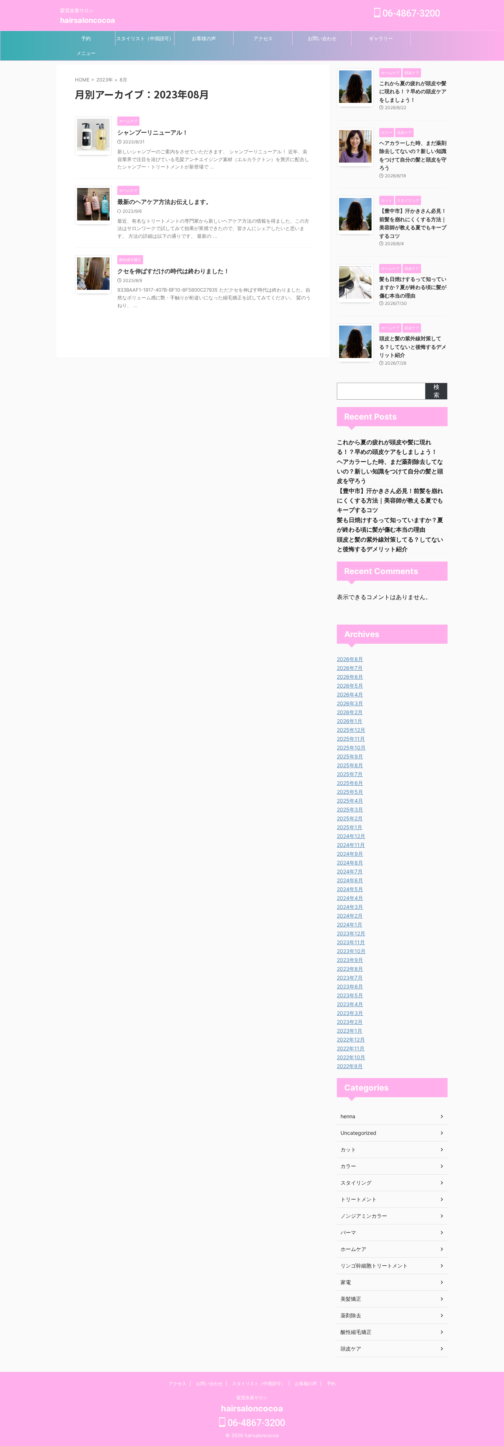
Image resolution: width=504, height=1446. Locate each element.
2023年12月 (351, 933)
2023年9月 (350, 960)
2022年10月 (351, 1057)
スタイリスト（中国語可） (145, 38)
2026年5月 (350, 685)
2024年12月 (351, 836)
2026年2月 (350, 712)
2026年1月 (349, 721)
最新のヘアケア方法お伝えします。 (164, 201)
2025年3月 (350, 809)
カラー (348, 1166)
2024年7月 (350, 871)
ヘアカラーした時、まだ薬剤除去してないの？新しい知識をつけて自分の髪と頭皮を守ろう (390, 471)
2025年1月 (349, 827)
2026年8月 (350, 659)
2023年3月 (350, 1013)
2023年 (104, 80)
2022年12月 (351, 1039)
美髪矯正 (351, 1299)
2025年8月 (350, 765)
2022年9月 (350, 1066)
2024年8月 (350, 862)
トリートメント (359, 1199)
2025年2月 (350, 818)
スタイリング (356, 1182)
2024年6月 (350, 880)
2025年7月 (350, 774)
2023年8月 (350, 969)
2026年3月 (350, 703)
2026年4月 (350, 694)
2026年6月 (350, 677)
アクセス (263, 38)
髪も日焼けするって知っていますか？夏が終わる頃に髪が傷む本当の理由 (412, 287)
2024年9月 (350, 854)
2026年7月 (350, 668)
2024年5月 (350, 889)
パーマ (348, 1232)
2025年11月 (351, 739)
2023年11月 (351, 942)
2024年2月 (350, 916)
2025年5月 (350, 792)
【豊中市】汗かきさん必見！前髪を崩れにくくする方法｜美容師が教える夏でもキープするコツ (390, 500)
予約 (86, 38)
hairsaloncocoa (87, 20)
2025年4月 (350, 800)
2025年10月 (351, 747)
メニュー (86, 53)
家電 (346, 1282)
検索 (436, 391)
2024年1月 (349, 924)
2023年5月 (350, 995)
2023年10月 (351, 951)
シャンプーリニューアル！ (152, 132)
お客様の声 (204, 38)
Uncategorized (358, 1133)
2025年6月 (350, 783)
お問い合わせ (322, 38)
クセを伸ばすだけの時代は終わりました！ (173, 271)
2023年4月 (350, 1004)
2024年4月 (350, 898)
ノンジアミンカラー (364, 1216)
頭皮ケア (351, 1348)
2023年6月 (350, 986)
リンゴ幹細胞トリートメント (374, 1265)
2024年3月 (350, 907)
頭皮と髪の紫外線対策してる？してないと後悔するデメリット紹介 (412, 346)
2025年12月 (351, 730)
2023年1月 (349, 1031)
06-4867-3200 (410, 13)
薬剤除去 (351, 1315)
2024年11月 (351, 845)
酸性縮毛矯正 (356, 1332)
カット (348, 1149)
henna (348, 1116)
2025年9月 (350, 756)
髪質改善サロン (252, 1397)
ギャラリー (381, 38)
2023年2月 (350, 1022)
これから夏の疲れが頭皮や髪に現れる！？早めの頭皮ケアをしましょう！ (412, 91)
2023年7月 (350, 977)
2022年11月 (351, 1048)
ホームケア (353, 1249)
